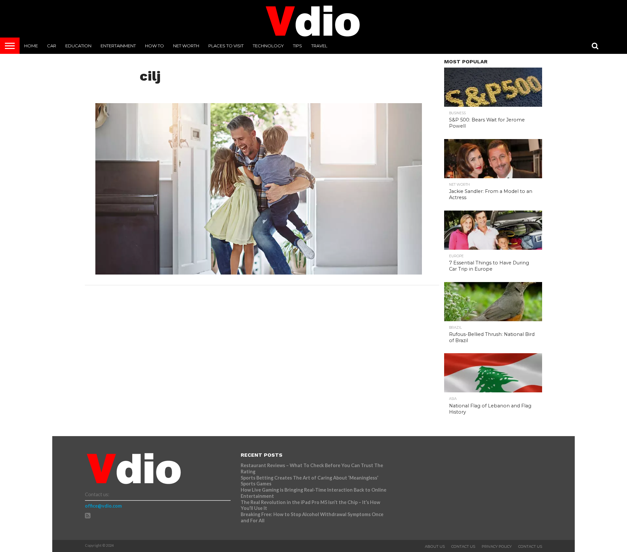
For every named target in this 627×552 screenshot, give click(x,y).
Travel (319, 45)
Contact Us (463, 546)
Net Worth (186, 45)
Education (78, 45)
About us (435, 546)
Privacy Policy (497, 546)
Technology (268, 45)
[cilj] (258, 272)
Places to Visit (226, 45)
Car (51, 45)
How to (154, 45)
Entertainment (118, 45)
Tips (297, 45)
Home (31, 45)
